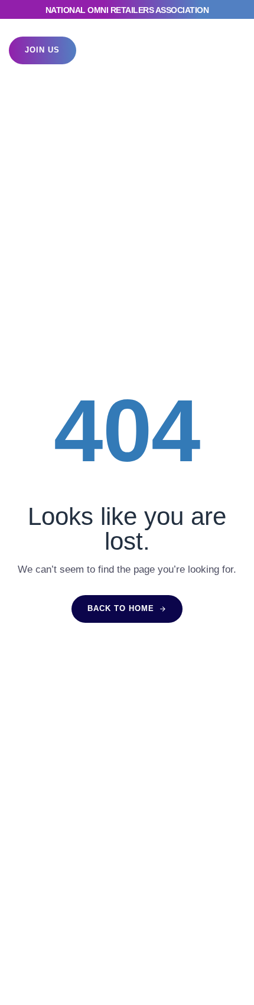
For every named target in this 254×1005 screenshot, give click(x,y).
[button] (224, 50)
